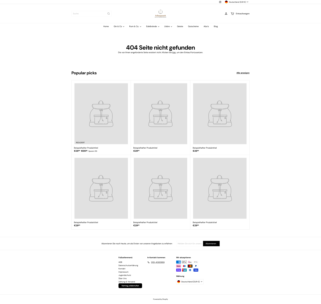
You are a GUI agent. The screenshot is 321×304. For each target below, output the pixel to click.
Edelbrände (151, 26)
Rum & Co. (134, 26)
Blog (216, 26)
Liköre (167, 26)
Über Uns (122, 278)
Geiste (180, 26)
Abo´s (206, 26)
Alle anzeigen (243, 73)
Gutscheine (193, 26)
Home (106, 26)
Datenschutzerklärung (128, 265)
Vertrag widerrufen (130, 285)
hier (174, 52)
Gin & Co (118, 26)
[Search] (109, 13)
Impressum (123, 272)
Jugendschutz (124, 275)
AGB (120, 262)
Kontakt (121, 268)
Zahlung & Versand (126, 281)
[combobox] (91, 13)
